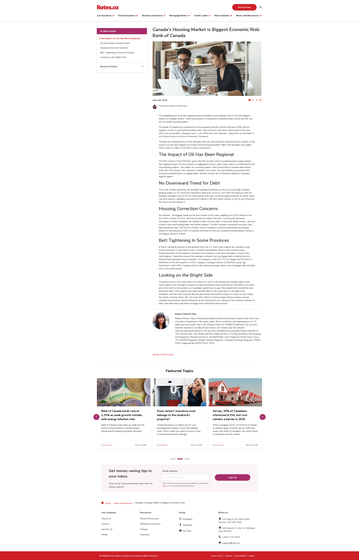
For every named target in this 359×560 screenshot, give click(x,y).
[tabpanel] (123, 413)
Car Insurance (104, 15)
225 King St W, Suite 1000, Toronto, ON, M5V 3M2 (234, 521)
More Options (221, 15)
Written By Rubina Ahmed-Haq (173, 106)
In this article (108, 31)
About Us (106, 518)
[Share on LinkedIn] (260, 100)
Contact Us (106, 529)
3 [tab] (185, 459)
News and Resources (247, 15)
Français (144, 529)
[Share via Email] (249, 100)
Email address (170, 471)
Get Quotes (244, 7)
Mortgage (167, 354)
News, (157, 354)
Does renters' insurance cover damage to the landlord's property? (176, 415)
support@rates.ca (231, 543)
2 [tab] (178, 459)
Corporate (145, 534)
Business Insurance (152, 15)
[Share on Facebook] (257, 100)
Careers (105, 523)
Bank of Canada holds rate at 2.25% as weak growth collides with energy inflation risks (121, 415)
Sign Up (232, 477)
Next (263, 417)
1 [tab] (171, 459)
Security (228, 556)
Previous (96, 417)
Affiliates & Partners (150, 523)
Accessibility (240, 556)
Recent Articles (108, 66)
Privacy (251, 556)
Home (108, 503)
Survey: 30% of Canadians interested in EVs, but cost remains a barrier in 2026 (230, 415)
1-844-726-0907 (231, 537)
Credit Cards (201, 15)
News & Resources (123, 503)
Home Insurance (126, 15)
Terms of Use (216, 556)
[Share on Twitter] (253, 100)
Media (104, 534)
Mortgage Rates (178, 15)
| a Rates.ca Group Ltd (123, 556)
